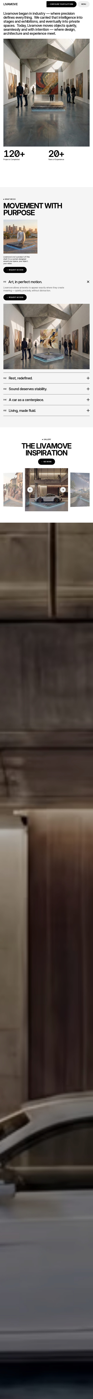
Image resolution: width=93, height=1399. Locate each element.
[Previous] (30, 490)
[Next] (63, 490)
